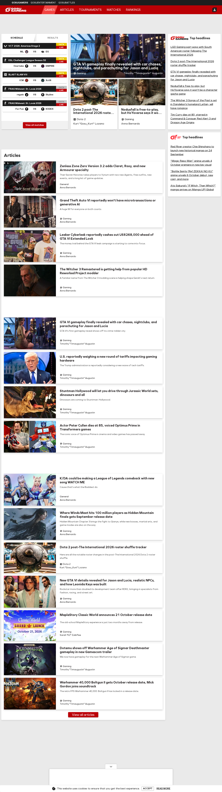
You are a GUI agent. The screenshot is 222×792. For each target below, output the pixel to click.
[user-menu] (214, 9)
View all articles (83, 715)
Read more (163, 788)
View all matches (35, 125)
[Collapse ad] (111, 766)
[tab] (16, 38)
